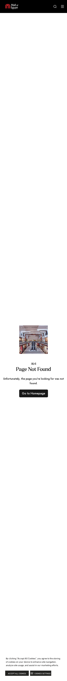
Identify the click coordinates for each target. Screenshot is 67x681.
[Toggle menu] (62, 6)
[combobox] (55, 6)
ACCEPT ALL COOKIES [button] (17, 673)
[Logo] (12, 6)
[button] (40, 673)
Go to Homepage (33, 393)
